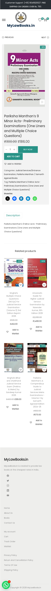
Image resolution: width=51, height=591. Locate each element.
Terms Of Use (10, 565)
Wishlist (7, 546)
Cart (6, 536)
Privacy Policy (10, 555)
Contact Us (9, 522)
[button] (12, 164)
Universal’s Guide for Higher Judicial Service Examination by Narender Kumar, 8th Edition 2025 (37, 303)
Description (13, 215)
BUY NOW (28, 149)
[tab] (25, 215)
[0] (40, 20)
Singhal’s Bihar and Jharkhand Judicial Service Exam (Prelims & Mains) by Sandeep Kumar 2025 (13, 387)
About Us (8, 513)
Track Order (9, 541)
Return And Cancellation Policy (18, 560)
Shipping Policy (11, 570)
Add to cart (13, 156)
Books (7, 518)
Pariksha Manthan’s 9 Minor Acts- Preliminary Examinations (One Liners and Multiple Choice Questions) (23, 186)
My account (10, 531)
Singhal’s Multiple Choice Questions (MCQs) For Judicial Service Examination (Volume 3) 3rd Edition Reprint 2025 (13, 304)
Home (7, 508)
